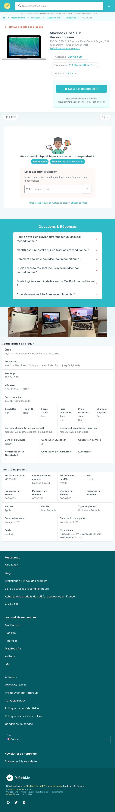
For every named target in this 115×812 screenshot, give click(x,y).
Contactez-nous (15, 700)
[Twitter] (16, 802)
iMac (8, 664)
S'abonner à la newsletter (21, 761)
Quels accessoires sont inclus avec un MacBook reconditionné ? (48, 270)
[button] (69, 56)
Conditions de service (19, 723)
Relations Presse (16, 685)
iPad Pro (10, 632)
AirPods (10, 656)
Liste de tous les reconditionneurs (27, 588)
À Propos (11, 677)
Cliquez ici (77, 13)
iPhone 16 (11, 640)
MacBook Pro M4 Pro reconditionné (43, 786)
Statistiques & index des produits (26, 580)
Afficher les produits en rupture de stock (49, 203)
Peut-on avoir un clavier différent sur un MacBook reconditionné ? (49, 239)
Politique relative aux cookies (23, 716)
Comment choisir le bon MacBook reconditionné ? (49, 259)
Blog (8, 573)
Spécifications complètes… (65, 48)
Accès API (11, 604)
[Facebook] (8, 802)
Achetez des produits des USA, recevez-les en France (40, 596)
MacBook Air (13, 648)
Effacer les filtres (79, 203)
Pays (9, 735)
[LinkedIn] (24, 802)
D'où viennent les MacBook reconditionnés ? (46, 294)
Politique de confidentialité (22, 708)
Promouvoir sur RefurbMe (21, 692)
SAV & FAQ (12, 565)
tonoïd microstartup (16, 789)
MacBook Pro (13, 625)
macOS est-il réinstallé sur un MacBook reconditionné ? (53, 250)
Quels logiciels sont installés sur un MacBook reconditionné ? (56, 283)
